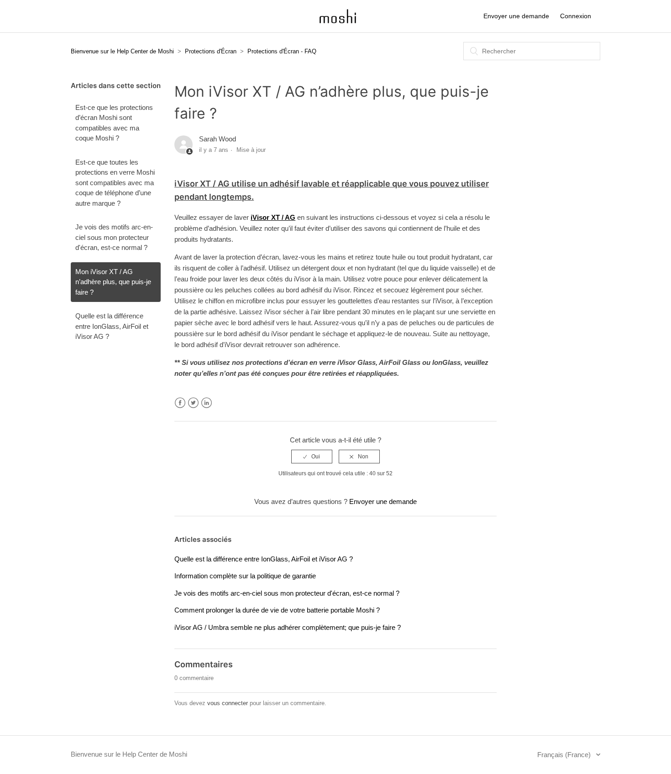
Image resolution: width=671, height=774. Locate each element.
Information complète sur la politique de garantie (245, 576)
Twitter (193, 403)
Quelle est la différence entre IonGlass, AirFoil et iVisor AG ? (111, 326)
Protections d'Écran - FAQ (281, 51)
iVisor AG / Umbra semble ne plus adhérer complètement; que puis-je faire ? (287, 627)
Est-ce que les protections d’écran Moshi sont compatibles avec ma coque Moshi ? (114, 123)
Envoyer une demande (516, 16)
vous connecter (227, 703)
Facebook (180, 403)
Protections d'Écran (210, 51)
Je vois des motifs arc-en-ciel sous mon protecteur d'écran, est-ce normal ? (114, 237)
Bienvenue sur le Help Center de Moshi (122, 51)
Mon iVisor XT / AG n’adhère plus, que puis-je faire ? (113, 282)
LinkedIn (206, 403)
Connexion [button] (575, 16)
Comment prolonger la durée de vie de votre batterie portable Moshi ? (277, 610)
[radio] (311, 456)
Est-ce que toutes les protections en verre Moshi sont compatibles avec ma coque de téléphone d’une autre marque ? (115, 182)
